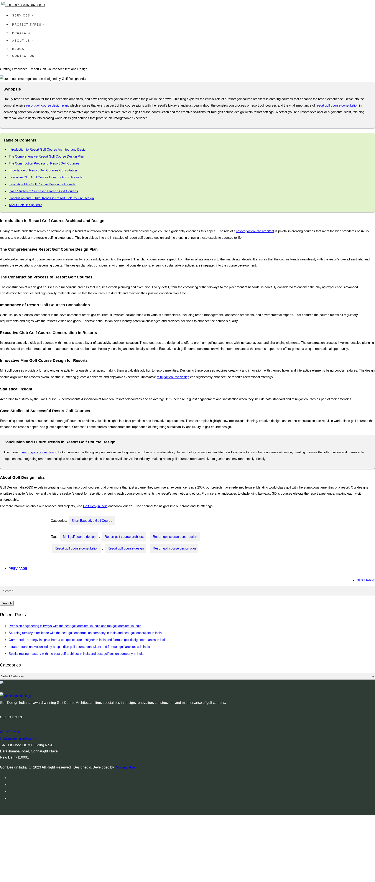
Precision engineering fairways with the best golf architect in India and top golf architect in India (75, 626)
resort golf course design (39, 452)
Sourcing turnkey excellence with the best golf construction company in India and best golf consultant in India (85, 633)
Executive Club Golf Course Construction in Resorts (45, 177)
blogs (18, 49)
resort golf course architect (255, 231)
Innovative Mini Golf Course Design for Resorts (42, 184)
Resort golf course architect (124, 536)
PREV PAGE (18, 568)
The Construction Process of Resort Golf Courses (44, 163)
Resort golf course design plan (174, 548)
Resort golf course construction (175, 536)
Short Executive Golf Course (92, 520)
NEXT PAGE (366, 580)
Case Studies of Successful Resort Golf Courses (43, 191)
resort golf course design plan (47, 105)
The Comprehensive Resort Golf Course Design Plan (46, 156)
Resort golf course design (125, 548)
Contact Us (23, 56)
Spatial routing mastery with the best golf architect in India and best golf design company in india (76, 653)
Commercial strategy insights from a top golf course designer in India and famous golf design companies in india (87, 640)
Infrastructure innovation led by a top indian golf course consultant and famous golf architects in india (79, 646)
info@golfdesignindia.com (18, 738)
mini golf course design (173, 377)
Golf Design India (95, 506)
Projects (21, 33)
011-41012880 (10, 732)
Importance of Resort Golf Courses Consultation (43, 170)
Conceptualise (125, 767)
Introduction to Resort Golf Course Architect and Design (48, 149)
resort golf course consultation (337, 105)
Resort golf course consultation (76, 548)
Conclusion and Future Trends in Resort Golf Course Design (51, 198)
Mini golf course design (79, 536)
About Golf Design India (25, 205)
